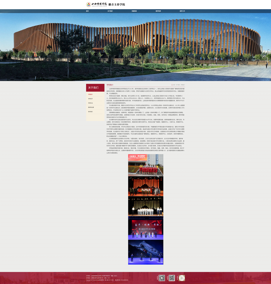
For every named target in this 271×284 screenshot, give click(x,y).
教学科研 (158, 11)
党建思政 (134, 11)
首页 (87, 11)
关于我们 (110, 11)
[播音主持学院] (105, 4)
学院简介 (183, 84)
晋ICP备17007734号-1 (109, 280)
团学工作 (182, 11)
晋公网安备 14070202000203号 (121, 280)
